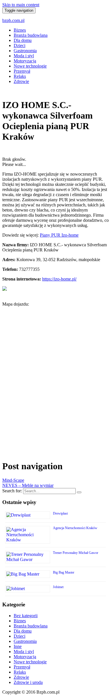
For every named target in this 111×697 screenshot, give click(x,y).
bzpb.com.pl (13, 20)
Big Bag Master (63, 572)
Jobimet (58, 587)
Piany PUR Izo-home (59, 235)
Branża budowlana (31, 35)
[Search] (79, 492)
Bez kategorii (26, 615)
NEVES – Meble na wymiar (28, 485)
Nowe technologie (30, 66)
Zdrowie (21, 81)
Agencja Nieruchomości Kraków (75, 528)
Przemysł (22, 71)
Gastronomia (25, 50)
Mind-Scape (13, 480)
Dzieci (19, 45)
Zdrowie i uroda (28, 682)
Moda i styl (24, 55)
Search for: (12, 490)
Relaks (20, 76)
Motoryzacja (25, 60)
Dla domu (23, 40)
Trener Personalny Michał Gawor (75, 553)
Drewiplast (60, 513)
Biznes (20, 30)
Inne (18, 646)
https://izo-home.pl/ (59, 279)
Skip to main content (20, 4)
